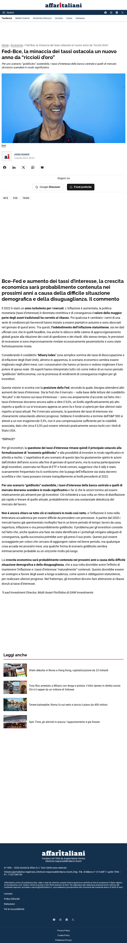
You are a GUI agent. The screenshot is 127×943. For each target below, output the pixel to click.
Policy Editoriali (12, 899)
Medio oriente (22, 18)
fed (15, 198)
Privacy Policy (63, 930)
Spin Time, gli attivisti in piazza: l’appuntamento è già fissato (64, 722)
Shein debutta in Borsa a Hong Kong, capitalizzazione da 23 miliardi (68, 670)
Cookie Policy (64, 935)
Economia (17, 45)
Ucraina (59, 18)
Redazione (9, 904)
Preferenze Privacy (63, 940)
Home (5, 45)
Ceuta (69, 18)
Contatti (8, 893)
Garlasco (80, 18)
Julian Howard (21, 154)
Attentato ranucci (42, 18)
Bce (5, 198)
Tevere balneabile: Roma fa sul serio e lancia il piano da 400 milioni (68, 704)
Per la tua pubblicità (14, 909)
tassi (25, 198)
